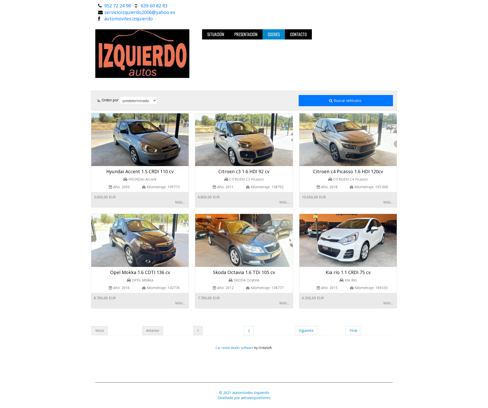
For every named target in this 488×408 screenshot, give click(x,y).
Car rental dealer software (234, 348)
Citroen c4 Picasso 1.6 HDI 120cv (348, 171)
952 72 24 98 (117, 6)
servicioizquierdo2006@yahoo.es (139, 12)
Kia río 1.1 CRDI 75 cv (348, 272)
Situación (215, 34)
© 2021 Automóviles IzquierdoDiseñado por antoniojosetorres (244, 395)
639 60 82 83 (154, 6)
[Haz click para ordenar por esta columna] (99, 100)
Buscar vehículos (348, 100)
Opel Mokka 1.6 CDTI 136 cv (140, 272)
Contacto (298, 34)
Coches (274, 34)
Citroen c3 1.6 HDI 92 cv (243, 171)
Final (353, 330)
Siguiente (306, 330)
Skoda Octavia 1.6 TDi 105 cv (244, 272)
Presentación (245, 34)
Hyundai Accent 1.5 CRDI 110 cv (140, 171)
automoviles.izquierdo (128, 19)
